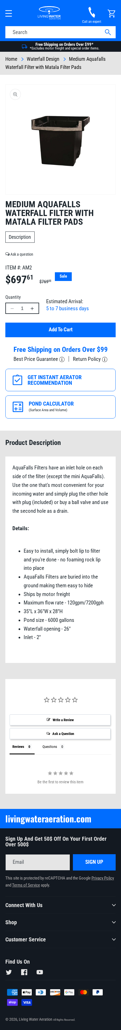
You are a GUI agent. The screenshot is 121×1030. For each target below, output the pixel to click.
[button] (9, 13)
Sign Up (94, 862)
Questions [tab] (49, 747)
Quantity (13, 297)
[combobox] (60, 32)
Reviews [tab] (18, 747)
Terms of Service (26, 885)
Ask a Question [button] (63, 734)
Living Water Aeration (35, 1019)
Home (11, 59)
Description (20, 237)
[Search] (107, 32)
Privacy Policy (102, 878)
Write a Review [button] (63, 720)
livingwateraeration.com (48, 818)
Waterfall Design (43, 59)
